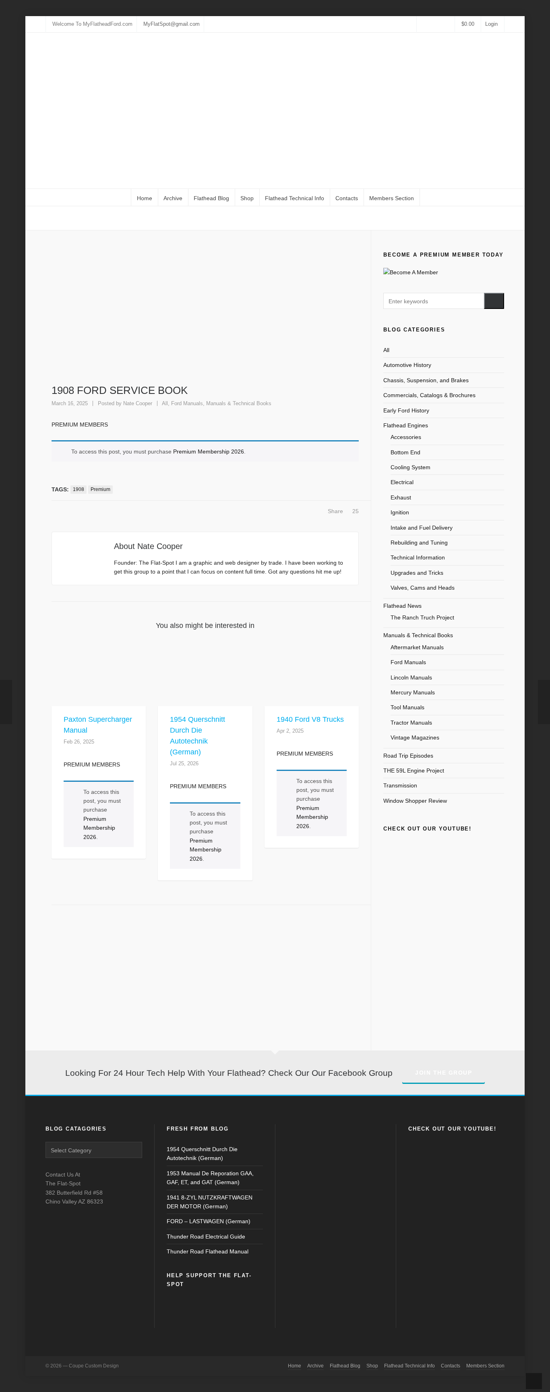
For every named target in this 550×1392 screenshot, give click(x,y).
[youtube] (442, 24)
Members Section (485, 1366)
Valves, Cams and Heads (423, 587)
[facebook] (422, 24)
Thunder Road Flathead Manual (207, 1251)
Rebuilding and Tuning (419, 542)
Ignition (400, 512)
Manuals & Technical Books (238, 403)
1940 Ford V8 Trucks (310, 719)
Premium (100, 489)
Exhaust (401, 497)
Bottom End (405, 452)
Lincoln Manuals (411, 677)
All (427, 218)
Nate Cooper (137, 403)
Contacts (450, 1366)
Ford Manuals (187, 403)
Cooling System (410, 467)
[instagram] (429, 24)
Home (411, 218)
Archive (315, 1366)
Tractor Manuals (411, 722)
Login (491, 24)
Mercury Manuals (413, 692)
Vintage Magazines (415, 737)
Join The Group (443, 1072)
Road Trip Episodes (408, 755)
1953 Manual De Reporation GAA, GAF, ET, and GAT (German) (210, 1177)
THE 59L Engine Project (413, 770)
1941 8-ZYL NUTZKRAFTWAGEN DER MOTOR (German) (209, 1202)
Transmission (400, 785)
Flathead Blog (345, 1366)
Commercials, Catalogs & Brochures (429, 395)
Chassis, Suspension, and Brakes (426, 380)
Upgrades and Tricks (417, 573)
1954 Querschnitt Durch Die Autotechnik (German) (202, 1153)
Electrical (402, 482)
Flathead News (402, 606)
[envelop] (449, 24)
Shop (372, 1366)
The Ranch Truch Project (422, 617)
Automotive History (407, 365)
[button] (494, 301)
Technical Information (418, 557)
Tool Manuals (407, 707)
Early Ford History (406, 410)
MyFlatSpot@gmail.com (171, 24)
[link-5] (435, 24)
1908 (78, 489)
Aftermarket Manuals (417, 647)
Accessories (406, 437)
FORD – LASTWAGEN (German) (208, 1221)
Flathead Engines (405, 425)
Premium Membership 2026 (208, 451)
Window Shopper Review (415, 801)
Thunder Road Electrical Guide (206, 1236)
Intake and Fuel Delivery (422, 527)
